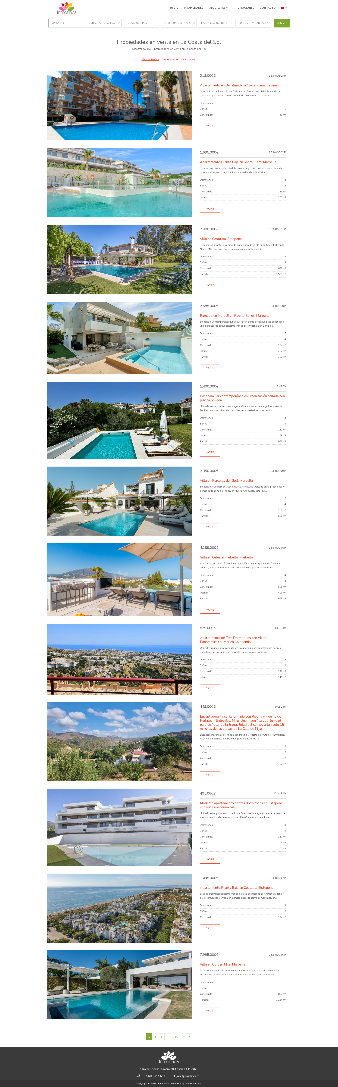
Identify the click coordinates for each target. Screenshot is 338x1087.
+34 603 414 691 (153, 1076)
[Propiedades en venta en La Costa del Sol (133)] (189, 1036)
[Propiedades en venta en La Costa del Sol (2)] (183, 1036)
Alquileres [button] (217, 8)
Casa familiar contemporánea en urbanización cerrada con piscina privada (242, 398)
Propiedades (194, 8)
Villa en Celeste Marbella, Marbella (226, 557)
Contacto (268, 8)
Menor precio (170, 59)
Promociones (244, 8)
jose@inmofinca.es (188, 1076)
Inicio (174, 8)
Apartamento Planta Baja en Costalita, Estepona (236, 887)
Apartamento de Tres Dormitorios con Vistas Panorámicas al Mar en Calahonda (233, 640)
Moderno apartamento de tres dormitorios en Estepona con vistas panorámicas (241, 805)
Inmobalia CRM (193, 1083)
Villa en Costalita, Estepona (221, 239)
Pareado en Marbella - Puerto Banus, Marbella (235, 315)
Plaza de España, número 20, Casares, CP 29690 (169, 1069)
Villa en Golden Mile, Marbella (222, 964)
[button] (284, 8)
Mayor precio (188, 59)
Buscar (282, 23)
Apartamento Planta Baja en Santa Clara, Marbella (238, 162)
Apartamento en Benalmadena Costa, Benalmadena (239, 85)
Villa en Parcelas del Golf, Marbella (226, 480)
